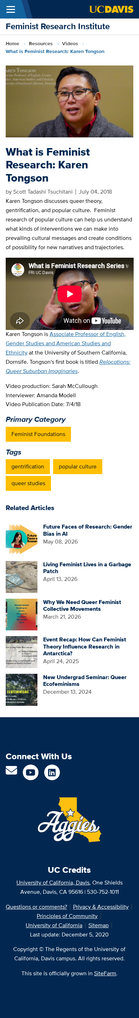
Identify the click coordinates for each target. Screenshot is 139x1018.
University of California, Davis (52, 882)
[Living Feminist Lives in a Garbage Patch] (22, 576)
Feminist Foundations (38, 434)
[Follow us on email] (11, 772)
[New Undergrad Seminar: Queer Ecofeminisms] (22, 689)
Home (12, 43)
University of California (54, 925)
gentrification (27, 466)
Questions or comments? (36, 907)
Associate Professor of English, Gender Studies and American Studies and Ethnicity (66, 343)
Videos (70, 43)
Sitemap (98, 925)
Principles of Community (67, 916)
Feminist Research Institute (58, 26)
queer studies (28, 483)
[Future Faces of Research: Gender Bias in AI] (22, 539)
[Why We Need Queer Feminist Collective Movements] (22, 614)
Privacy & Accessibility (101, 907)
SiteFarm (105, 973)
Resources (41, 43)
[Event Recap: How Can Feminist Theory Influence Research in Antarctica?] (22, 651)
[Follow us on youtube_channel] (30, 772)
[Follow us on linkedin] (52, 772)
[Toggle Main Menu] (10, 9)
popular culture (78, 466)
